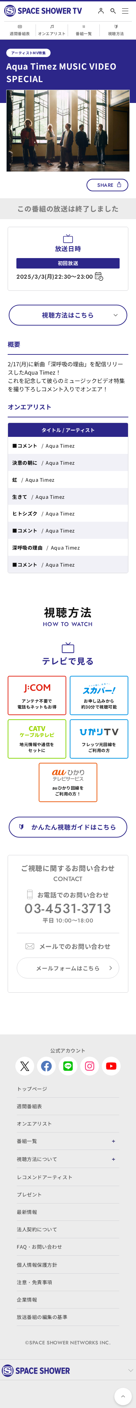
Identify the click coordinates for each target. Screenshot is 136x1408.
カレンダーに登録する (99, 276)
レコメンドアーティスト (45, 1177)
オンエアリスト (52, 33)
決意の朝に (25, 462)
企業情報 (27, 1299)
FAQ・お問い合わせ (39, 1246)
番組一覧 (84, 33)
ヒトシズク (25, 513)
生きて (20, 496)
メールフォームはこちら (68, 968)
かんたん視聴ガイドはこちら (73, 826)
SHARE (105, 185)
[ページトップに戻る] (123, 1396)
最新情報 (27, 1211)
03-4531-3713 (67, 908)
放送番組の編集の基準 (42, 1316)
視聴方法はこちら (68, 314)
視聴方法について (37, 1158)
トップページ (32, 1088)
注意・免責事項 (34, 1282)
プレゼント (29, 1194)
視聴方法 (116, 33)
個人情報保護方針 (37, 1264)
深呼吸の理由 (27, 547)
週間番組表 (20, 33)
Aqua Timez (60, 445)
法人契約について (37, 1229)
